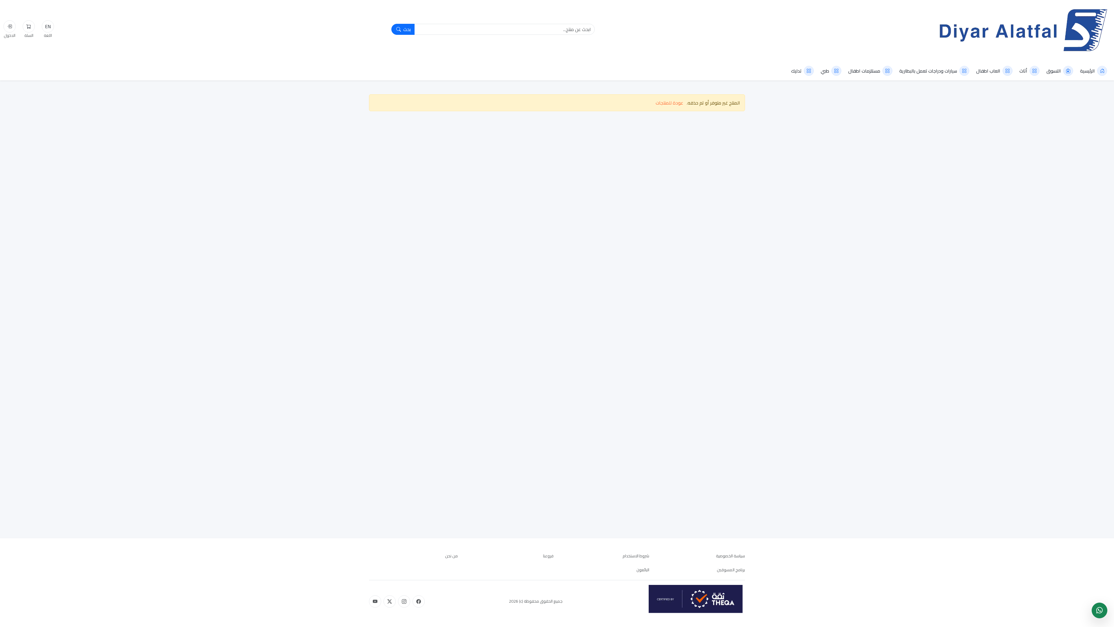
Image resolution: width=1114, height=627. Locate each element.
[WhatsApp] (1099, 610)
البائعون (642, 570)
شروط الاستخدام (636, 556)
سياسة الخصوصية (730, 556)
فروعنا (548, 556)
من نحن (451, 556)
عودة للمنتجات (669, 102)
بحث (406, 29)
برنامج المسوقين (731, 570)
